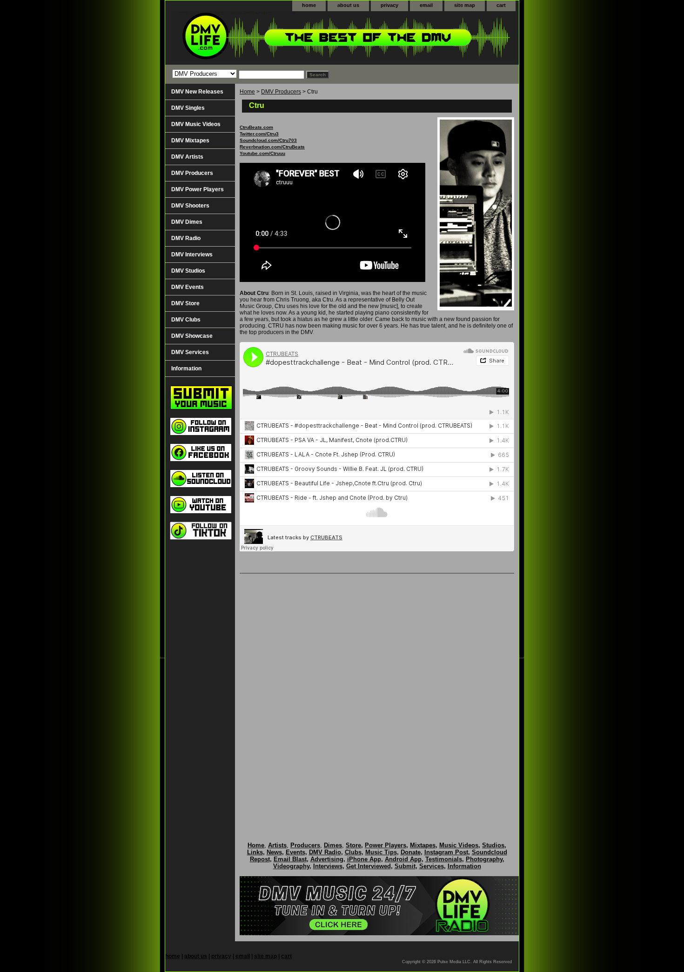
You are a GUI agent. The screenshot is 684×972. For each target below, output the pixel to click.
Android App (403, 859)
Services (431, 866)
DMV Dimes (186, 222)
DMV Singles (188, 108)
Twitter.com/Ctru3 (259, 133)
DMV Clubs (186, 319)
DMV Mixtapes (190, 140)
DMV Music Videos (196, 124)
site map (464, 5)
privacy (389, 5)
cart (501, 5)
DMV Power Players (197, 189)
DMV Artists (187, 157)
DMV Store (185, 303)
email (426, 5)
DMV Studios (188, 271)
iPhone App (364, 859)
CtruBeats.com (256, 127)
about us (348, 5)
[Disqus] (377, 698)
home (309, 5)
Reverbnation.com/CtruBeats (272, 146)
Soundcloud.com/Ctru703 (268, 140)
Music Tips (381, 852)
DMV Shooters (190, 205)
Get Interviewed (368, 866)
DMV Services (190, 352)
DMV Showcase (192, 336)
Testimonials (443, 859)
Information (186, 368)
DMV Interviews (192, 254)
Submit (405, 866)
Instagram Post (446, 852)
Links (255, 852)
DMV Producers (281, 91)
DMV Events (187, 287)
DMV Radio (186, 238)
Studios (493, 845)
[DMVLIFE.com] (281, 38)
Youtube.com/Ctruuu (262, 153)
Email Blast (290, 859)
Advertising (326, 859)
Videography (291, 866)
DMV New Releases (197, 91)
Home (247, 91)
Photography (484, 859)
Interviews (327, 866)
